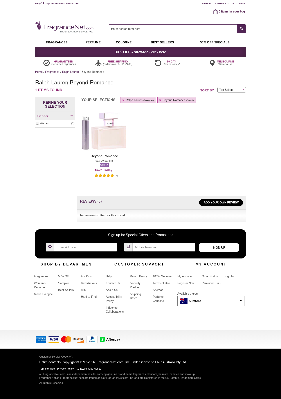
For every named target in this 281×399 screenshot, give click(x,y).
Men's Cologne (43, 294)
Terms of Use (161, 283)
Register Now (185, 283)
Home (39, 71)
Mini (83, 290)
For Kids (86, 276)
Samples (63, 283)
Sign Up (219, 247)
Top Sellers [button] (226, 89)
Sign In (206, 3)
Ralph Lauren (71, 71)
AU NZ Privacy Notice (88, 368)
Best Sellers (66, 290)
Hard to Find (89, 296)
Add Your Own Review (221, 202)
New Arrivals (89, 283)
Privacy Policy (65, 368)
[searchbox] (173, 28)
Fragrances (52, 71)
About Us (112, 290)
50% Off (63, 276)
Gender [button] (42, 116)
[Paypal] (92, 339)
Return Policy (138, 276)
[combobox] (177, 28)
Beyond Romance (178, 100)
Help (242, 3)
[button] (104, 133)
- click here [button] (140, 52)
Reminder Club (211, 283)
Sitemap (158, 290)
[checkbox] (55, 123)
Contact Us (113, 283)
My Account (185, 276)
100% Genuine (162, 276)
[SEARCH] (241, 28)
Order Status (224, 3)
